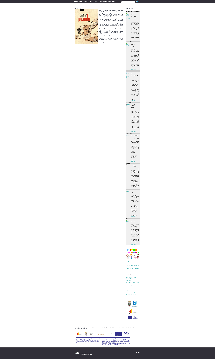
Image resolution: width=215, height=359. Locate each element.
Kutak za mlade (133, 262)
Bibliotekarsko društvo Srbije (132, 292)
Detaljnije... (133, 39)
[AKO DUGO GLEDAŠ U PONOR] (128, 15)
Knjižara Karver (129, 290)
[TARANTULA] (128, 135)
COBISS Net (128, 280)
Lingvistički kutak (133, 265)
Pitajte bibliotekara (132, 268)
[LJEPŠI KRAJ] (128, 104)
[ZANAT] (128, 220)
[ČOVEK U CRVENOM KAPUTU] (128, 75)
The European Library (130, 294)
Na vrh (137, 352)
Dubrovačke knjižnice (130, 288)
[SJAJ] (127, 191)
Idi (136, 1)
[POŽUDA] (128, 165)
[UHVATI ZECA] (128, 44)
